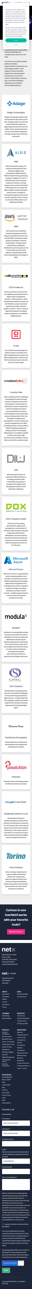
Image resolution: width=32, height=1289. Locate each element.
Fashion (19, 1043)
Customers (5, 1004)
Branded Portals (7, 1039)
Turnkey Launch (22, 1021)
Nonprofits (20, 1061)
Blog (3, 1087)
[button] (29, 3)
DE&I (3, 1100)
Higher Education (22, 1053)
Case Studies (6, 1085)
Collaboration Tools (8, 1044)
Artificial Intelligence (5, 1033)
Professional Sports (23, 1066)
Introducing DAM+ (22, 994)
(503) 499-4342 (12, 964)
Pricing (4, 1007)
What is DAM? (6, 1080)
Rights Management (8, 1057)
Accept (16, 40)
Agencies (20, 1032)
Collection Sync (7, 1047)
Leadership (5, 997)
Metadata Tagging (7, 1052)
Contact (4, 1002)
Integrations (6, 1049)
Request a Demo (15, 932)
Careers (4, 999)
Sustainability (6, 1103)
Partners (5, 1090)
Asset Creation (7, 1036)
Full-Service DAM (22, 1023)
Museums (20, 1058)
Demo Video (6, 1093)
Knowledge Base (7, 1077)
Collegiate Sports (22, 1035)
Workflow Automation (6, 1065)
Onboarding (5, 1016)
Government (21, 1050)
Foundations (21, 1045)
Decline (16, 45)
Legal (3, 1098)
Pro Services (21, 1016)
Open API (5, 1055)
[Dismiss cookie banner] (26, 6)
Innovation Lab (21, 997)
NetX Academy (6, 1018)
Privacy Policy (6, 1095)
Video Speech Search (6, 1060)
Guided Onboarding (23, 1018)
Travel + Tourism (22, 1068)
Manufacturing (21, 1055)
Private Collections (23, 1063)
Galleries (20, 1048)
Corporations (21, 1040)
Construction (21, 1037)
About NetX (5, 994)
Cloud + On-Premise (8, 1042)
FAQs (3, 1082)
